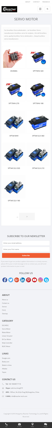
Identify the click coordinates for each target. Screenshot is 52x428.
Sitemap (5, 314)
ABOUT (27, 2)
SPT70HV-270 (14, 103)
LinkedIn (22, 280)
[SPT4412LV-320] (13, 154)
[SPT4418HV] (13, 122)
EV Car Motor (6, 339)
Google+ (16, 280)
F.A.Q (4, 310)
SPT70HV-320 (38, 71)
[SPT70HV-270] (13, 89)
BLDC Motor (6, 346)
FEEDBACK (46, 2)
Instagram (40, 280)
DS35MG (13, 71)
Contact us (5, 303)
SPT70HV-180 (38, 103)
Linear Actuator (7, 336)
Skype (46, 280)
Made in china (6, 365)
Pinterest (28, 280)
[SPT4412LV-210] (38, 154)
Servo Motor (26, 19)
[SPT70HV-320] (38, 57)
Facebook (4, 280)
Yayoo (4, 372)
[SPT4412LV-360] (38, 122)
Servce (4, 307)
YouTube (34, 280)
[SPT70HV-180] (38, 89)
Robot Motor (6, 332)
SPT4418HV (13, 136)
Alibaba (4, 369)
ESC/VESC (5, 325)
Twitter (10, 280)
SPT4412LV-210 (38, 168)
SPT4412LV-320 (14, 168)
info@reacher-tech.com (19, 396)
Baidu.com (5, 362)
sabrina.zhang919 (17, 388)
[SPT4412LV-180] (13, 186)
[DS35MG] (13, 57)
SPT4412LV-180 (14, 200)
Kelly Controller (7, 343)
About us (5, 300)
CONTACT (36, 2)
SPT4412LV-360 (38, 136)
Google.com (6, 358)
